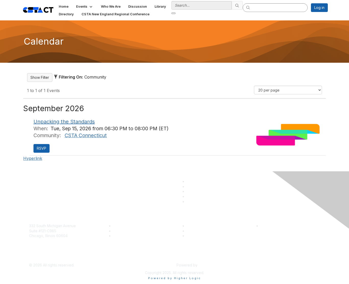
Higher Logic (209, 265)
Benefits (120, 231)
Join (116, 226)
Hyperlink (32, 158)
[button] (84, 6)
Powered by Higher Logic (174, 278)
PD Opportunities (201, 231)
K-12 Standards (199, 236)
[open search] (173, 13)
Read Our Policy (274, 226)
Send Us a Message (46, 257)
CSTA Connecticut (86, 135)
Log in (319, 7)
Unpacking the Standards (64, 122)
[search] (237, 5)
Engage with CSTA (128, 236)
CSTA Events (197, 226)
